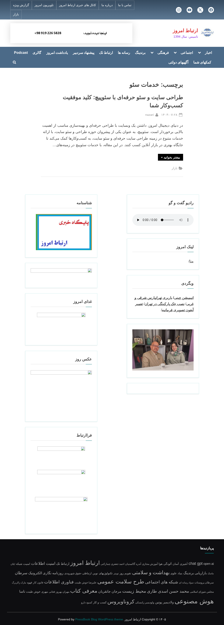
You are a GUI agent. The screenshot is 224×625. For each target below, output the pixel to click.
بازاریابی (201, 573)
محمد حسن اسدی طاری (168, 591)
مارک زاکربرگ (19, 582)
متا (191, 261)
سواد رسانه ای (186, 582)
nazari (149, 114)
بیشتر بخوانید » (169, 158)
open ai (208, 563)
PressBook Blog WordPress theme (99, 619)
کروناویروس (120, 601)
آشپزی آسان (180, 563)
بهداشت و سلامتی (151, 572)
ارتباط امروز (185, 30)
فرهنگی (163, 52)
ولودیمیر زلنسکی (144, 602)
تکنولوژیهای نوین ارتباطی (97, 573)
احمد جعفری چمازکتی (112, 563)
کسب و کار (100, 602)
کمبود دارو (86, 602)
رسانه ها (124, 52)
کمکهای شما (202, 62)
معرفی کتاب (83, 591)
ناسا (22, 591)
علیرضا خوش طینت (85, 582)
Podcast (21, 52)
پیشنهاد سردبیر (83, 52)
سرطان (21, 573)
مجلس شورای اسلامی (202, 591)
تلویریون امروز (44, 5)
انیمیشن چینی (184, 298)
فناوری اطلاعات (59, 581)
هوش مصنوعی (194, 601)
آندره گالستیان (133, 563)
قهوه (29, 582)
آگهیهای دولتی (178, 62)
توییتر (116, 573)
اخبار (208, 52)
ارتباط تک (106, 52)
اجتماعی (187, 52)
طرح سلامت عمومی (120, 582)
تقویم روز (125, 573)
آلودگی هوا (165, 563)
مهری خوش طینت (37, 591)
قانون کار (38, 582)
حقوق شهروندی (72, 573)
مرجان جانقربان (109, 591)
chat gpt (196, 563)
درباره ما (107, 5)
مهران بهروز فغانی (59, 591)
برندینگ (140, 52)
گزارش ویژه (21, 5)
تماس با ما (124, 5)
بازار (16, 14)
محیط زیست (134, 591)
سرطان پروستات (204, 582)
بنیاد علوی (176, 573)
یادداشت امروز (57, 52)
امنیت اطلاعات (43, 563)
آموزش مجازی (150, 563)
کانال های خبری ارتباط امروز (77, 5)
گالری (37, 52)
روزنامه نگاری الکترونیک (45, 573)
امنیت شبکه (23, 563)
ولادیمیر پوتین (164, 602)
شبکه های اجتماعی (161, 582)
